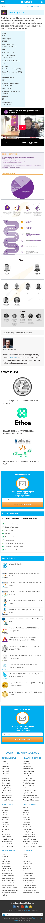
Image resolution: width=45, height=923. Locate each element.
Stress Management (8, 885)
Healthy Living (27, 829)
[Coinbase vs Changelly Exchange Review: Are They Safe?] (22, 447)
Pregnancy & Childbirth (30, 841)
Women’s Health (7, 795)
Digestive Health (7, 797)
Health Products (28, 776)
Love (3, 854)
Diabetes (26, 761)
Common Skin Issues (30, 790)
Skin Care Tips (28, 827)
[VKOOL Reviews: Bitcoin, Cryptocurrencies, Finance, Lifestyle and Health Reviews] (28, 2)
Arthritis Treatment (29, 783)
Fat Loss (4, 812)
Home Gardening (28, 880)
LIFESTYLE (27, 850)
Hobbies (25, 859)
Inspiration (5, 856)
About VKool (27, 910)
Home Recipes (28, 873)
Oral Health (5, 771)
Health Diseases (28, 771)
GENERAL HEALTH (9, 758)
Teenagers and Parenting (10, 888)
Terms (34, 918)
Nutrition (26, 810)
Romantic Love (7, 866)
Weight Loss (6, 834)
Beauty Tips (5, 824)
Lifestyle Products (29, 878)
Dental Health (6, 785)
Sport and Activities (29, 885)
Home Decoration (29, 883)
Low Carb (5, 764)
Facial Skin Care (28, 824)
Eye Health (5, 768)
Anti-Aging (5, 815)
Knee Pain (26, 817)
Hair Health (26, 822)
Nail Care (26, 808)
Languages (5, 859)
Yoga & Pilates (6, 836)
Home (4, 7)
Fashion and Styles (8, 846)
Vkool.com (13, 357)
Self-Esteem (6, 861)
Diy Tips (25, 856)
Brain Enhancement (29, 788)
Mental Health (6, 793)
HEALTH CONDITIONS (32, 758)
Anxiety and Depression (31, 800)
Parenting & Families (8, 883)
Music (25, 854)
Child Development (8, 876)
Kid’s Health (5, 773)
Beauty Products (7, 844)
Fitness (4, 761)
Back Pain (26, 815)
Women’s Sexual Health (31, 797)
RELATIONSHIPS (8, 850)
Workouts (5, 808)
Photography (27, 868)
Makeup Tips (6, 832)
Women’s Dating (7, 873)
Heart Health (6, 780)
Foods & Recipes (7, 839)
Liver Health (6, 778)
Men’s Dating (6, 863)
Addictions (26, 764)
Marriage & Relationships (10, 890)
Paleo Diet (5, 827)
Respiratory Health (29, 785)
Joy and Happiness (8, 878)
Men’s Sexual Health (30, 795)
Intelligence (27, 861)
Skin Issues (27, 766)
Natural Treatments (29, 839)
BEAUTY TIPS (7, 804)
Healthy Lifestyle (7, 871)
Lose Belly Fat (27, 773)
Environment (27, 866)
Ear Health (5, 766)
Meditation (26, 812)
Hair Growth (6, 829)
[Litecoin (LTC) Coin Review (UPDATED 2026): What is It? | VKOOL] (22, 387)
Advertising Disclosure (34, 6)
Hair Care (5, 810)
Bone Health (6, 776)
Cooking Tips (27, 863)
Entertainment (27, 871)
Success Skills (27, 876)
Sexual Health (27, 778)
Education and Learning (31, 892)
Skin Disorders (28, 768)
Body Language (7, 868)
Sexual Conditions (29, 780)
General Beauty (7, 841)
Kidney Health (6, 790)
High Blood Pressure (30, 793)
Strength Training (7, 800)
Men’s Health (6, 783)
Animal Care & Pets (29, 890)
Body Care (5, 817)
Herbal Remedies (29, 834)
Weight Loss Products (30, 844)
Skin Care (5, 822)
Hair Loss (5, 820)
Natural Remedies (29, 836)
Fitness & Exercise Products (32, 846)
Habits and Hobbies (8, 880)
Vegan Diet (26, 820)
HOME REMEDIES (30, 804)
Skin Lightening (28, 832)
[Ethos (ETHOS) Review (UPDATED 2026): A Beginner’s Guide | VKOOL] (22, 417)
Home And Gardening (30, 888)
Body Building (6, 788)
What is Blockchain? (15, 564)
